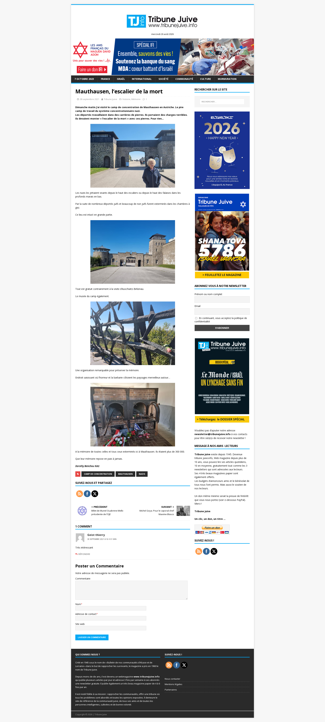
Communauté (184, 79)
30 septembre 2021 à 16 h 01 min (101, 539)
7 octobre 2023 (84, 79)
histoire (126, 99)
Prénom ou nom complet (208, 294)
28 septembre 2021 (89, 99)
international (142, 79)
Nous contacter (172, 678)
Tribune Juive (110, 99)
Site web (80, 624)
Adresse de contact (85, 614)
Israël (121, 79)
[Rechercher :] (222, 102)
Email (197, 306)
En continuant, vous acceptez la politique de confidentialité (220, 319)
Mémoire (135, 99)
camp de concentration (98, 474)
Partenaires (171, 689)
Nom (78, 604)
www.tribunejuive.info (147, 676)
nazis (142, 474)
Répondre (84, 554)
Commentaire (82, 578)
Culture (205, 79)
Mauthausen (125, 474)
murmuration (227, 79)
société (163, 79)
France (105, 79)
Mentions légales (173, 684)
